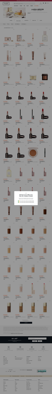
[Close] (37, 191)
